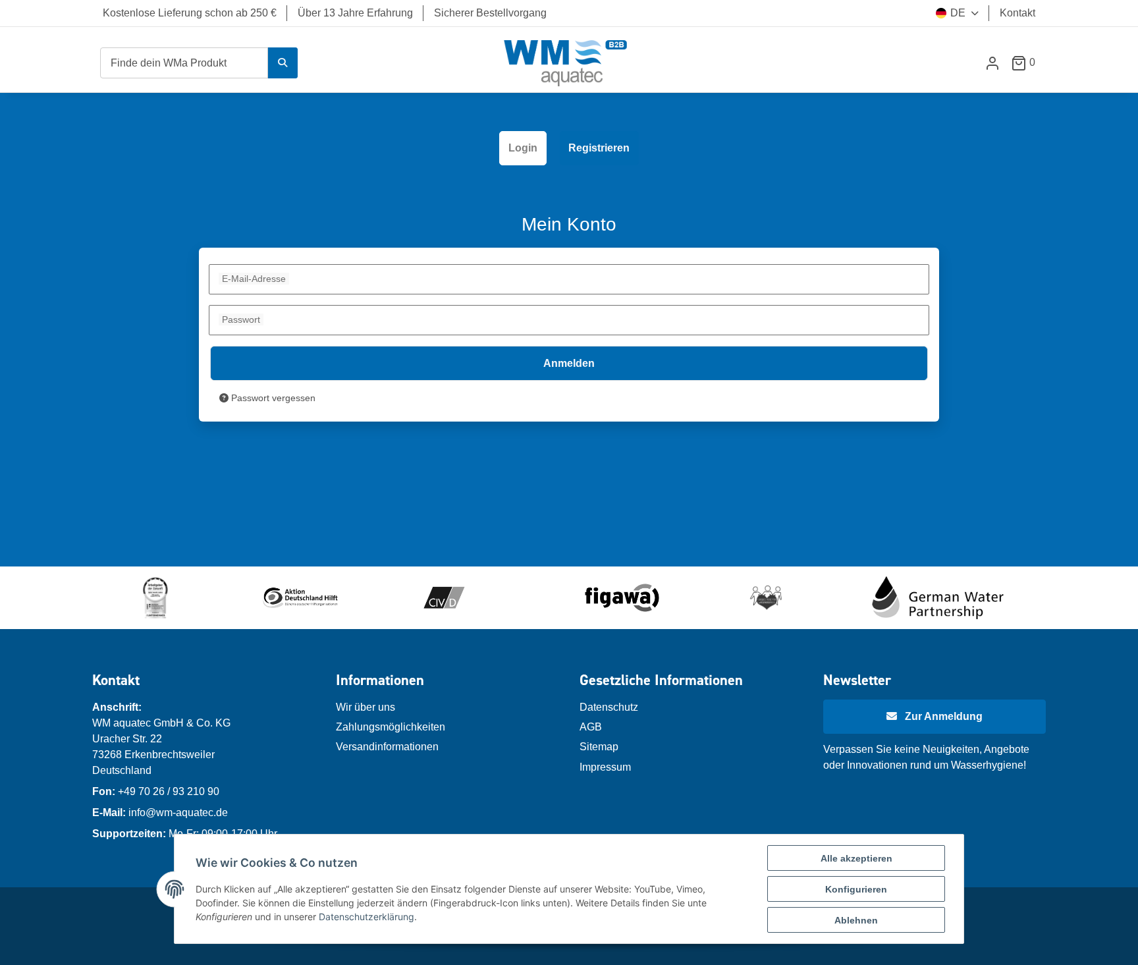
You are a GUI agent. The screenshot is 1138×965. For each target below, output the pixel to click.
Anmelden (569, 363)
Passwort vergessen (272, 398)
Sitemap (599, 746)
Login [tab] (522, 147)
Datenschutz (609, 707)
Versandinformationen (387, 746)
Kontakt (1017, 12)
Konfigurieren (856, 889)
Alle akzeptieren (856, 858)
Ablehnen (856, 920)
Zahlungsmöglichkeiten (390, 726)
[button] (992, 63)
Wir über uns (365, 707)
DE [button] (957, 12)
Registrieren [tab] (599, 147)
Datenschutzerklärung (366, 916)
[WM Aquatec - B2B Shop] (566, 63)
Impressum (605, 767)
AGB (591, 726)
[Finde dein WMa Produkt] (282, 62)
